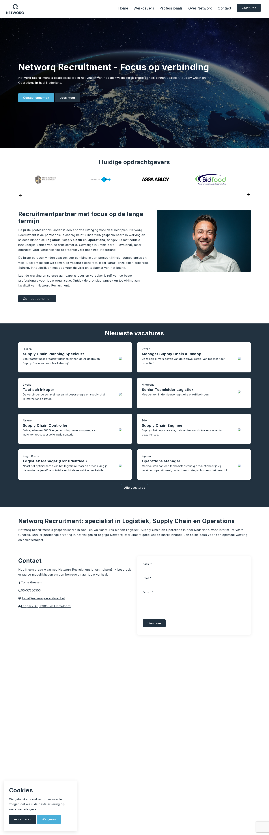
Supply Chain (72, 240)
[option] (155, 179)
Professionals (171, 8)
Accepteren (22, 819)
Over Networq (200, 8)
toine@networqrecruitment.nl (43, 598)
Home (123, 8)
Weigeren (49, 819)
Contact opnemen (36, 97)
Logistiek (53, 240)
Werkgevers (144, 8)
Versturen (154, 623)
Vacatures (249, 8)
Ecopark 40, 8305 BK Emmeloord (46, 606)
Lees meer (67, 97)
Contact (224, 8)
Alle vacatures (134, 487)
